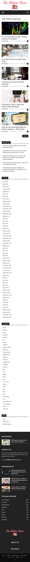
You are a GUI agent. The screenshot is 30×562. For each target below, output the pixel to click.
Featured (5, 357)
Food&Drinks (6, 362)
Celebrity (5, 345)
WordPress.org (7, 424)
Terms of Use (11, 557)
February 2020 (6, 310)
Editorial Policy (15, 555)
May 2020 (5, 305)
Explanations (6, 354)
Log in (4, 419)
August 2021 (6, 275)
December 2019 (7, 314)
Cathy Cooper (5, 86)
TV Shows (5, 409)
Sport (4, 391)
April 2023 (5, 226)
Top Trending (6, 404)
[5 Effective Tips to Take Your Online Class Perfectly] (15, 96)
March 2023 (6, 228)
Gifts (4, 369)
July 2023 (5, 218)
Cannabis (5, 337)
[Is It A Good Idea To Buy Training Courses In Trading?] (15, 28)
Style (4, 394)
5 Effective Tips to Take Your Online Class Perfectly (13, 106)
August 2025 (6, 191)
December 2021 (7, 265)
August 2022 (6, 245)
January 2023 (6, 233)
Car (3, 340)
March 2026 (6, 186)
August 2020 (6, 297)
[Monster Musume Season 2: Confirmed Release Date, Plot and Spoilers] (6, 481)
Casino (4, 342)
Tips (4, 399)
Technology (6, 396)
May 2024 (5, 196)
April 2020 (5, 307)
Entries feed (6, 421)
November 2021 (7, 268)
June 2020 (5, 302)
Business (5, 335)
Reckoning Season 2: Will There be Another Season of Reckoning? (18, 472)
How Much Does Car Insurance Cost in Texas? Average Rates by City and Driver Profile (14, 151)
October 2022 (6, 241)
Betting (5, 330)
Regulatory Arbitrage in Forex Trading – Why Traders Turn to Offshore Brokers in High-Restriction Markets (14, 157)
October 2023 (6, 211)
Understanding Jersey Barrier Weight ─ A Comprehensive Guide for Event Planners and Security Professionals (14, 169)
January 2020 (6, 312)
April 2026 (5, 184)
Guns (4, 372)
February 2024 (6, 201)
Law (4, 379)
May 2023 (5, 223)
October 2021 (6, 270)
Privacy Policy (23, 555)
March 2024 (6, 199)
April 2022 (5, 255)
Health (4, 374)
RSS (21, 557)
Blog (4, 332)
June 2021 (5, 280)
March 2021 (6, 287)
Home (3, 16)
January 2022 (6, 263)
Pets (4, 389)
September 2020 (7, 295)
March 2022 (6, 258)
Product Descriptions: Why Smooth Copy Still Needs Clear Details (14, 146)
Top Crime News (7, 401)
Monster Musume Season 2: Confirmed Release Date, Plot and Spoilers (19, 480)
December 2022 (7, 236)
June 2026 (5, 181)
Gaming (5, 367)
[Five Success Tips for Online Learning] (15, 73)
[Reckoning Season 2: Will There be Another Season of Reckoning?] (6, 472)
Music (4, 386)
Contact (8, 555)
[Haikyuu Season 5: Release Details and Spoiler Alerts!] (6, 489)
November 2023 (7, 208)
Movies (5, 384)
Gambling (5, 364)
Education (5, 349)
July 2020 (5, 300)
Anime (4, 327)
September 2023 (7, 213)
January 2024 (6, 204)
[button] (3, 12)
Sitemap (17, 557)
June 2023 (5, 221)
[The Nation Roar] (15, 5)
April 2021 (5, 285)
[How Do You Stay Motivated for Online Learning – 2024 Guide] (15, 118)
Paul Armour (5, 41)
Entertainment (6, 352)
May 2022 (5, 253)
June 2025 (5, 194)
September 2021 (7, 273)
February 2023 (6, 231)
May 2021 (5, 282)
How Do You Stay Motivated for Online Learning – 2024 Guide (14, 128)
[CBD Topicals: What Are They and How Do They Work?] (6, 442)
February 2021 (6, 290)
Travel (4, 406)
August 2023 (6, 216)
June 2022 (5, 250)
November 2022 (7, 238)
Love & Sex (6, 381)
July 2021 (5, 277)
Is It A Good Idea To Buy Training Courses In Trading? (14, 38)
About (3, 555)
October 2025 (6, 189)
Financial (5, 359)
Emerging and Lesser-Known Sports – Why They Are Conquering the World (15, 163)
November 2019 (7, 317)
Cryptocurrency (7, 347)
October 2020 (6, 292)
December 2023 (7, 206)
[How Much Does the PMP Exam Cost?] (15, 50)
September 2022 (7, 243)
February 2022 (6, 260)
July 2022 (5, 248)
